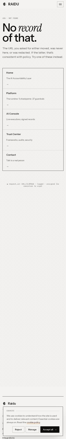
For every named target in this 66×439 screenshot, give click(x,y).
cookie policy (33, 422)
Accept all (50, 429)
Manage (32, 429)
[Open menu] (60, 4)
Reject (18, 429)
